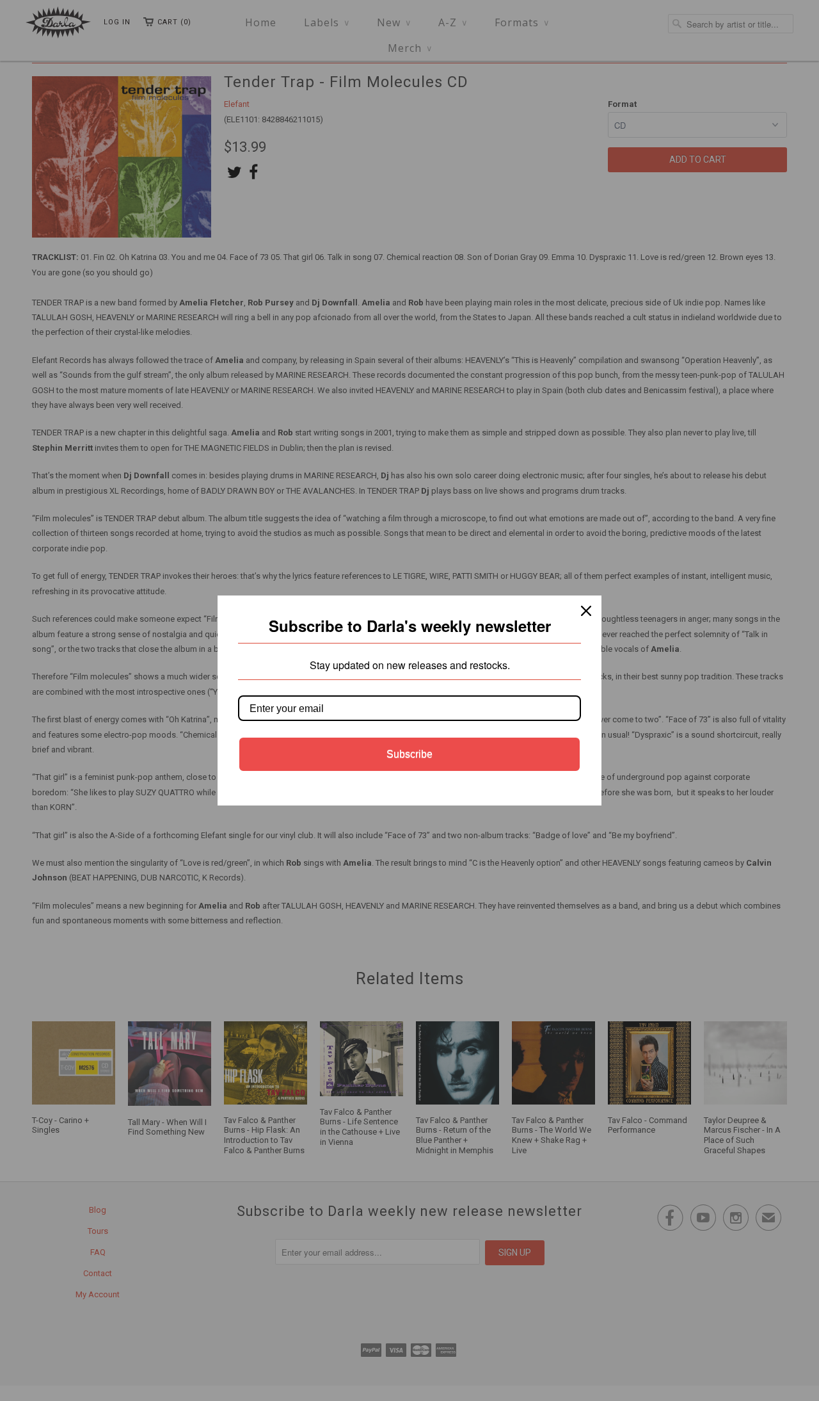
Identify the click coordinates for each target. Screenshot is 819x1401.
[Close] (586, 610)
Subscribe (409, 754)
